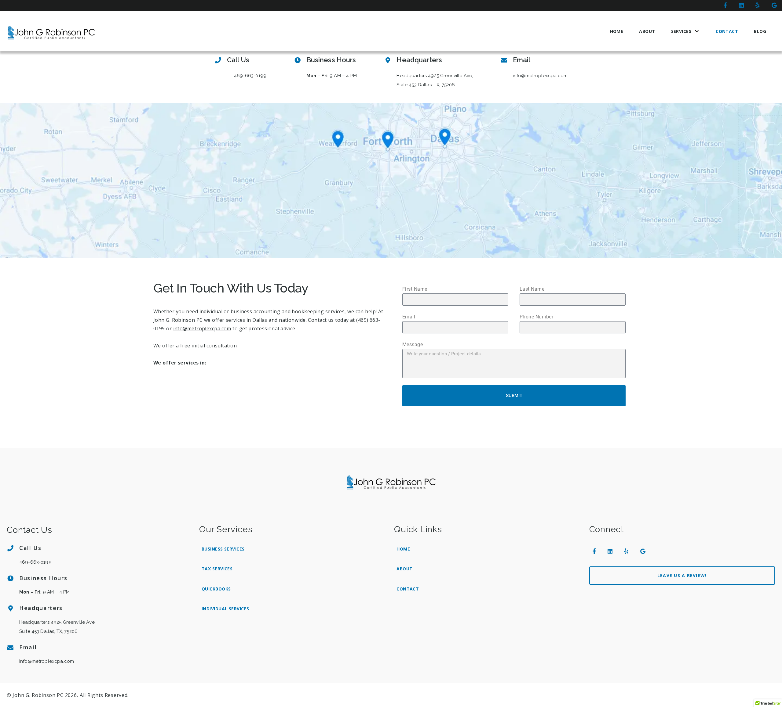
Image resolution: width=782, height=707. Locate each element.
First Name (414, 289)
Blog (760, 31)
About (647, 31)
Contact (727, 31)
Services (681, 31)
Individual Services (225, 609)
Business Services (223, 549)
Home (616, 31)
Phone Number (536, 317)
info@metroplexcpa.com (202, 328)
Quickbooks (216, 589)
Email (408, 317)
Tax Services (217, 569)
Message (412, 344)
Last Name (532, 289)
